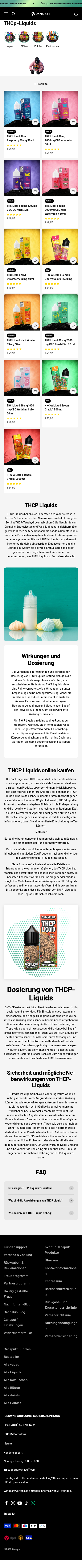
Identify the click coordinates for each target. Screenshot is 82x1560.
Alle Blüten (12, 1387)
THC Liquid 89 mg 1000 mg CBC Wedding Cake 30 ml (20, 409)
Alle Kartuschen (16, 1380)
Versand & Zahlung (18, 1255)
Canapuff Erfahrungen (13, 1322)
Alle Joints (12, 1395)
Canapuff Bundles (17, 1349)
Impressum (53, 1281)
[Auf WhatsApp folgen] (33, 1503)
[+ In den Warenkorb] (35, 121)
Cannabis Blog (14, 1312)
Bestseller (11, 1356)
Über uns (52, 1260)
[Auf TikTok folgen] (26, 1503)
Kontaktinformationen (61, 1270)
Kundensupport (15, 1247)
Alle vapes (11, 1364)
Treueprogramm (16, 1276)
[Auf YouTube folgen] (19, 1503)
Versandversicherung (61, 1336)
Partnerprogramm (17, 1283)
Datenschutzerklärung (60, 1291)
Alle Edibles (12, 1403)
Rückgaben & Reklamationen (15, 1265)
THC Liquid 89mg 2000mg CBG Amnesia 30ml (58, 140)
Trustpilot (9, 1513)
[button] (14, 145)
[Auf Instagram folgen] (13, 1503)
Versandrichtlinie (58, 1315)
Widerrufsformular (18, 1333)
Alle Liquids (12, 1372)
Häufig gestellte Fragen (16, 1293)
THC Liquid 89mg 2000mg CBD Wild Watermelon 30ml (55, 209)
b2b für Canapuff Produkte (58, 1249)
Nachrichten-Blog (17, 1304)
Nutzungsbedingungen (61, 1325)
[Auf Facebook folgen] (6, 1503)
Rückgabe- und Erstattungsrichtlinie (61, 1304)
